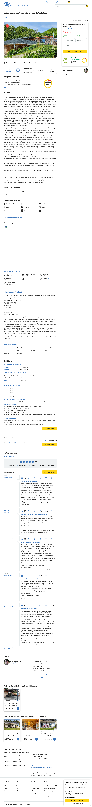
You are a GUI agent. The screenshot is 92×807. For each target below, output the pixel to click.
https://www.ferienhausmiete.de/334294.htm (42, 767)
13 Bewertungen (20, 663)
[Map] (30, 246)
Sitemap (6, 796)
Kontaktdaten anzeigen (68, 74)
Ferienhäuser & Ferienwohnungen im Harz (14, 759)
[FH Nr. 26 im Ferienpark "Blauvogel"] (30, 724)
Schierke (6, 305)
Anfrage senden (49, 428)
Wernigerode (10, 303)
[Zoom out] (55, 229)
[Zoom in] (55, 227)
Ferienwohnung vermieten (81, 2)
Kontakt (33, 796)
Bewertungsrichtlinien (9, 472)
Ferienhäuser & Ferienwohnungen (10, 10)
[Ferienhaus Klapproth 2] (12, 694)
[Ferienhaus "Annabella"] (12, 724)
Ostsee (6, 788)
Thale (13, 314)
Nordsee (6, 785)
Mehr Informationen (9, 87)
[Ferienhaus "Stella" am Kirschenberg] (48, 724)
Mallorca (6, 791)
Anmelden (51, 2)
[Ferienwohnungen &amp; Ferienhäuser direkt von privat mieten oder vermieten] (16, 6)
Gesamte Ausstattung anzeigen (11, 217)
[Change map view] (5, 227)
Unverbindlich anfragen (75, 51)
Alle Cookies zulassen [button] (77, 800)
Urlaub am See (43, 754)
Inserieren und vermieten (51, 785)
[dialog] (77, 793)
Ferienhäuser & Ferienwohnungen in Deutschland (16, 752)
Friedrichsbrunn (44, 331)
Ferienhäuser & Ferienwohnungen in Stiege (15, 765)
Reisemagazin (35, 791)
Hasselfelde (35, 331)
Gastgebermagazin (49, 788)
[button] (77, 803)
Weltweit (6, 794)
